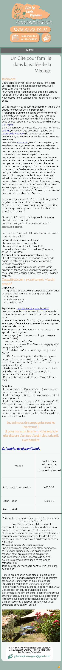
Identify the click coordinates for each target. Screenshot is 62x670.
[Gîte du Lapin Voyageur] (31, 18)
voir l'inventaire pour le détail (33, 308)
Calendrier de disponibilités (21, 448)
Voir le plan (8, 124)
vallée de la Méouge (13, 133)
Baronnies (22, 142)
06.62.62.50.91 (32, 29)
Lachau (6, 130)
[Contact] (46, 37)
